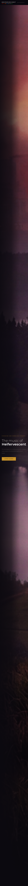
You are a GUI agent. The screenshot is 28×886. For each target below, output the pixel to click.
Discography (21, 2)
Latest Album (8, 458)
